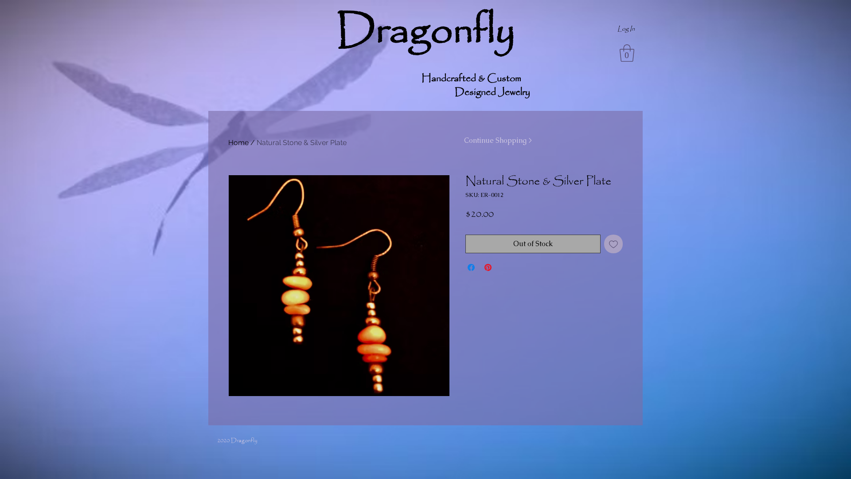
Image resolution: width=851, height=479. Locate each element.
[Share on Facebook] (471, 267)
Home (238, 142)
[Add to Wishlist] (613, 244)
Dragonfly (425, 31)
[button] (627, 53)
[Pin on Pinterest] (488, 267)
